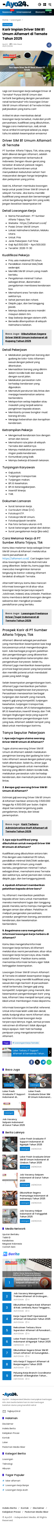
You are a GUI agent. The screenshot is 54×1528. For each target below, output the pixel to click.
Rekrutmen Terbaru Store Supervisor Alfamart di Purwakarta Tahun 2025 (32, 1329)
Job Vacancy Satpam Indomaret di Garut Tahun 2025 (13, 1122)
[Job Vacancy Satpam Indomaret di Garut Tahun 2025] (14, 1109)
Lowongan (7, 24)
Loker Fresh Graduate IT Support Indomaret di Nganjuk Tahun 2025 (13, 1094)
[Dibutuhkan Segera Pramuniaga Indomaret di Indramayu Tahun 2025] (9, 1198)
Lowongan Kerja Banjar (17, 1485)
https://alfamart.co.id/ (15, 558)
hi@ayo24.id (14, 1411)
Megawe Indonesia (12, 1243)
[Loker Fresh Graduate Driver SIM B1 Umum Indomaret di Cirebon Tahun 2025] (40, 1081)
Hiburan (6, 1468)
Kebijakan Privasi (10, 1433)
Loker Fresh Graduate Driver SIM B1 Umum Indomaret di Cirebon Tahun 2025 (39, 1094)
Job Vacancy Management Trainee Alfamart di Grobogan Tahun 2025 (30, 1295)
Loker (5, 1442)
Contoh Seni (8, 1246)
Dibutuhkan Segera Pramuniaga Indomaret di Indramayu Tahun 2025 (34, 1195)
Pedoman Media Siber (13, 1446)
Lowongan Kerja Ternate (27, 1042)
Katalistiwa (8, 1240)
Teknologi (7, 1463)
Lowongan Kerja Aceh (17, 1489)
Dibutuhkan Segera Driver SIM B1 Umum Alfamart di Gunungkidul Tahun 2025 (31, 1352)
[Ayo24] (18, 4)
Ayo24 (5, 44)
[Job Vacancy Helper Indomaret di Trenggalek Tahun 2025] (9, 1216)
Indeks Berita (9, 1428)
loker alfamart (13, 1480)
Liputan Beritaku (10, 1234)
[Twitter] (37, 1062)
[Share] (49, 45)
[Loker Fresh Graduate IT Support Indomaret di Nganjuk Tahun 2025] (14, 1081)
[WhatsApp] (49, 1062)
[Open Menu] (44, 4)
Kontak (6, 1437)
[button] (39, 4)
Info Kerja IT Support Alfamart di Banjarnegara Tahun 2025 (31, 1363)
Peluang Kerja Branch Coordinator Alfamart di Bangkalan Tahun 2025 (32, 1374)
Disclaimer (7, 1423)
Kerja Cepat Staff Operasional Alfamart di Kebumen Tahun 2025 (32, 1318)
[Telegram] (43, 1062)
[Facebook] (31, 1062)
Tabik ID (6, 1237)
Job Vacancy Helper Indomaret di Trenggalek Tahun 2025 (33, 1213)
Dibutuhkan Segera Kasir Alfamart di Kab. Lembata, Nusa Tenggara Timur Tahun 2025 (32, 1306)
